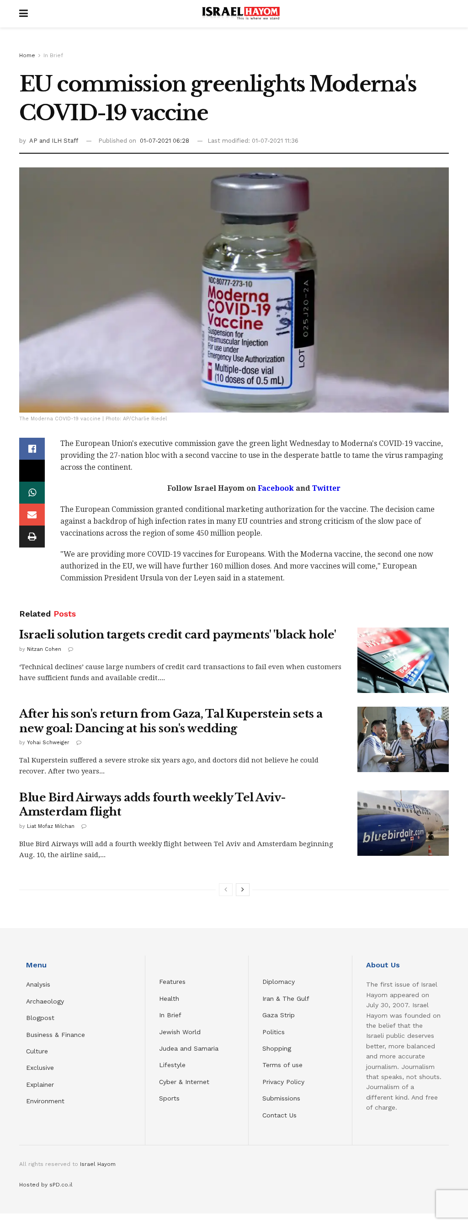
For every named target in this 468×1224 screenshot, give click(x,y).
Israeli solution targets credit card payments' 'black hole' (177, 634)
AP (34, 140)
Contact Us (279, 1115)
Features (172, 981)
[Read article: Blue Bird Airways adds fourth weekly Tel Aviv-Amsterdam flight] (403, 823)
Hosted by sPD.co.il (46, 1184)
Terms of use (282, 1064)
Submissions (281, 1098)
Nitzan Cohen (44, 649)
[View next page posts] (243, 889)
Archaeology (45, 1001)
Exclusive (40, 1067)
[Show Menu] (23, 13)
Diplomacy (279, 981)
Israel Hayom (98, 1164)
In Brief (53, 55)
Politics (273, 1032)
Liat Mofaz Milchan (50, 826)
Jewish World (180, 1032)
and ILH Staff (58, 140)
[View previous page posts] (226, 889)
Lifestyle (172, 1064)
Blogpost (40, 1017)
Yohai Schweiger (48, 743)
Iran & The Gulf (285, 998)
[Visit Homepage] (240, 14)
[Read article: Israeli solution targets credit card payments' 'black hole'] (403, 660)
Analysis (39, 984)
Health (169, 998)
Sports (169, 1098)
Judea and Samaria (188, 1048)
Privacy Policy (283, 1081)
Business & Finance (55, 1034)
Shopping (276, 1048)
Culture (37, 1051)
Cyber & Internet (184, 1081)
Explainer (40, 1084)
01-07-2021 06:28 (164, 140)
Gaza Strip (278, 1015)
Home (27, 55)
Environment (45, 1101)
